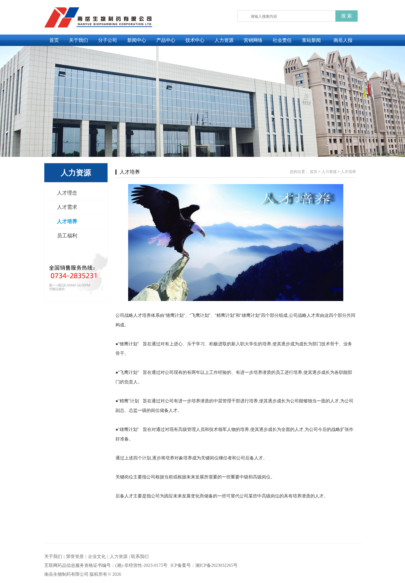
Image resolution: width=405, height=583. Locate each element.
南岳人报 (342, 40)
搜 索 (346, 15)
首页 (54, 40)
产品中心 (165, 40)
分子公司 (107, 40)
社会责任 (282, 40)
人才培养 (67, 221)
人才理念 (67, 192)
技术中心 (194, 40)
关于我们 (78, 40)
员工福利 (67, 235)
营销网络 (253, 40)
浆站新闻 (311, 40)
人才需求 (67, 207)
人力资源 (224, 40)
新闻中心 (136, 40)
